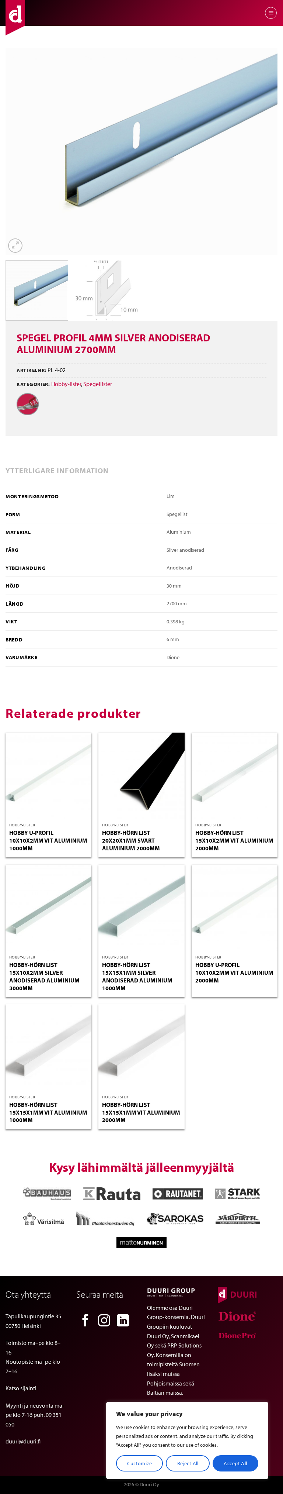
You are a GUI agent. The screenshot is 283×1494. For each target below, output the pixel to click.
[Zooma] (15, 245)
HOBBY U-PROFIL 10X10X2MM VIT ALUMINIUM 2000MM (234, 972)
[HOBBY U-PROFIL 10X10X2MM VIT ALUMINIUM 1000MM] (48, 776)
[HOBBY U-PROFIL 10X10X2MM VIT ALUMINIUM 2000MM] (234, 908)
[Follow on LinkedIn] (123, 1321)
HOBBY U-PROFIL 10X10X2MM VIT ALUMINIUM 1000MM (48, 840)
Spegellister (97, 384)
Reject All (188, 1463)
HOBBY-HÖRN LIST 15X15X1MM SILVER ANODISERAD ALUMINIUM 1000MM (137, 976)
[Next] (262, 151)
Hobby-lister (66, 384)
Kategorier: (33, 384)
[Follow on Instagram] (104, 1321)
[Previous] (20, 151)
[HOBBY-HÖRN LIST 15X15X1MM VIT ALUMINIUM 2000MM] (141, 1047)
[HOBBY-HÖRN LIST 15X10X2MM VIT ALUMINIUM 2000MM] (234, 776)
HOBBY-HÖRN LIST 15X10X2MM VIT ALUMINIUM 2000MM (234, 840)
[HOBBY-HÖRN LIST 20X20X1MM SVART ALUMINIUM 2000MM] (141, 776)
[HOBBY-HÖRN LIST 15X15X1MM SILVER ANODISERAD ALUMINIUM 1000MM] (141, 908)
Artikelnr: (31, 370)
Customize (139, 1463)
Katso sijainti (21, 1388)
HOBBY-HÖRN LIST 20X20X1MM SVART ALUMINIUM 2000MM (131, 840)
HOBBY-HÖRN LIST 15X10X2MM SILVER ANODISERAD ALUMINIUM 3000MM (44, 976)
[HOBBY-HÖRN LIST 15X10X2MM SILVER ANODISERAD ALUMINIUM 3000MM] (48, 908)
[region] (187, 1440)
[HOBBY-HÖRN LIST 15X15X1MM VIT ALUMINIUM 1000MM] (48, 1047)
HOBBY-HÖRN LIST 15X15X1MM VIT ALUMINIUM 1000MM (48, 1112)
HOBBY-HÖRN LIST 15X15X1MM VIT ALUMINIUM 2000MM (141, 1112)
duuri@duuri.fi (23, 1441)
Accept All (235, 1463)
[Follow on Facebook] (85, 1321)
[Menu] (271, 13)
